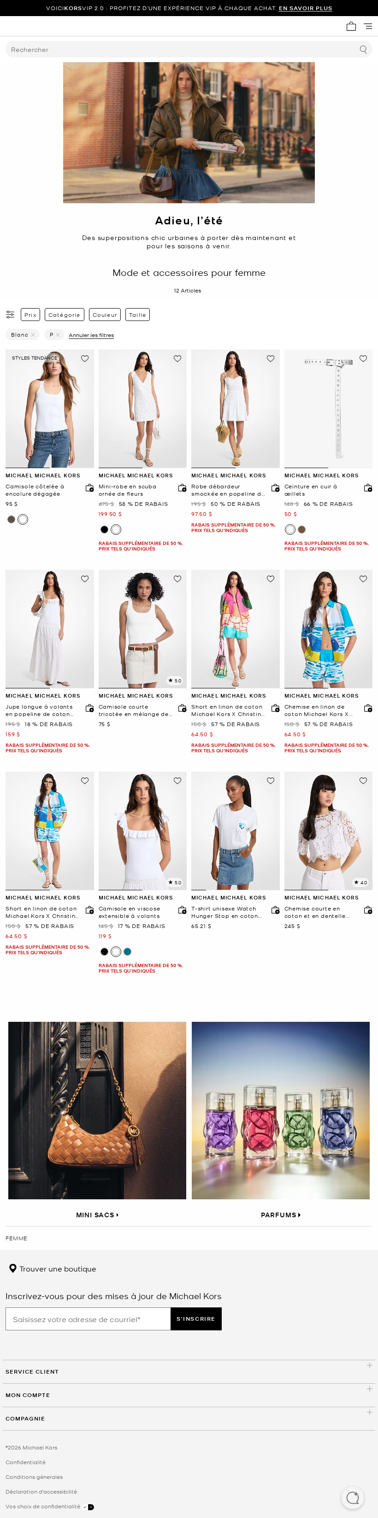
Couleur (105, 314)
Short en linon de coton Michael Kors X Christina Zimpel (228, 710)
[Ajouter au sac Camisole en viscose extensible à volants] (180, 909)
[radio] (11, 519)
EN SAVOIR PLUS (305, 8)
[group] (189, 8)
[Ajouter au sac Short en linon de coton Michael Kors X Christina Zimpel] (273, 707)
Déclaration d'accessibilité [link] (41, 1491)
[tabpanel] (50, 408)
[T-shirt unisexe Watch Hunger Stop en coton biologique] (235, 831)
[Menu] (367, 26)
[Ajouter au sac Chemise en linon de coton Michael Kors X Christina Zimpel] (366, 707)
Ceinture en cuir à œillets (310, 490)
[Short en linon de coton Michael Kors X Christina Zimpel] (235, 629)
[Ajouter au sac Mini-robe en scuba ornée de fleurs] (180, 487)
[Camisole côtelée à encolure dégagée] (50, 408)
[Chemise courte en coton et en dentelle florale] (328, 831)
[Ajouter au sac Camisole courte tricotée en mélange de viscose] (180, 707)
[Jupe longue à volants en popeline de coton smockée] (50, 629)
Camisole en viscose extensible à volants (129, 912)
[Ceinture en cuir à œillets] (328, 408)
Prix (30, 314)
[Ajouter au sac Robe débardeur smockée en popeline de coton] (273, 487)
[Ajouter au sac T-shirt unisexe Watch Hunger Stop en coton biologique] (273, 909)
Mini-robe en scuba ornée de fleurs (128, 490)
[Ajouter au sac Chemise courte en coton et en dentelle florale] (366, 909)
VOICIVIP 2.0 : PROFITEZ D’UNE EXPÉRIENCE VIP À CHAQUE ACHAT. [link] (189, 8)
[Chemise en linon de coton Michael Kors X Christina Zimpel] (328, 629)
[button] (352, 1498)
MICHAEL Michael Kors (43, 475)
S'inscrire (196, 1319)
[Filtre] (11, 314)
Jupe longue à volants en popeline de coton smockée (39, 710)
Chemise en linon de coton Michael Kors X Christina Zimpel (316, 710)
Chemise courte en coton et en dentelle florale (315, 912)
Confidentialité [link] (26, 1462)
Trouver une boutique (57, 1268)
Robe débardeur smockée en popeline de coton (228, 490)
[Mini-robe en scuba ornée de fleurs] (143, 408)
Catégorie (64, 314)
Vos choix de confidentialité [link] (44, 1506)
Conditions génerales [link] (34, 1476)
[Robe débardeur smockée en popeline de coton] (235, 408)
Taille (137, 314)
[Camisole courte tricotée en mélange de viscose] (143, 629)
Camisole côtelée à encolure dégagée (35, 490)
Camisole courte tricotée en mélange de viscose (134, 710)
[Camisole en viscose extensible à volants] (143, 831)
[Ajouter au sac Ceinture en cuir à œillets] (366, 487)
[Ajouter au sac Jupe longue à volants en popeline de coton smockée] (87, 707)
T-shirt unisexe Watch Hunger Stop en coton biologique (224, 912)
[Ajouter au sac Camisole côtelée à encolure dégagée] (87, 487)
